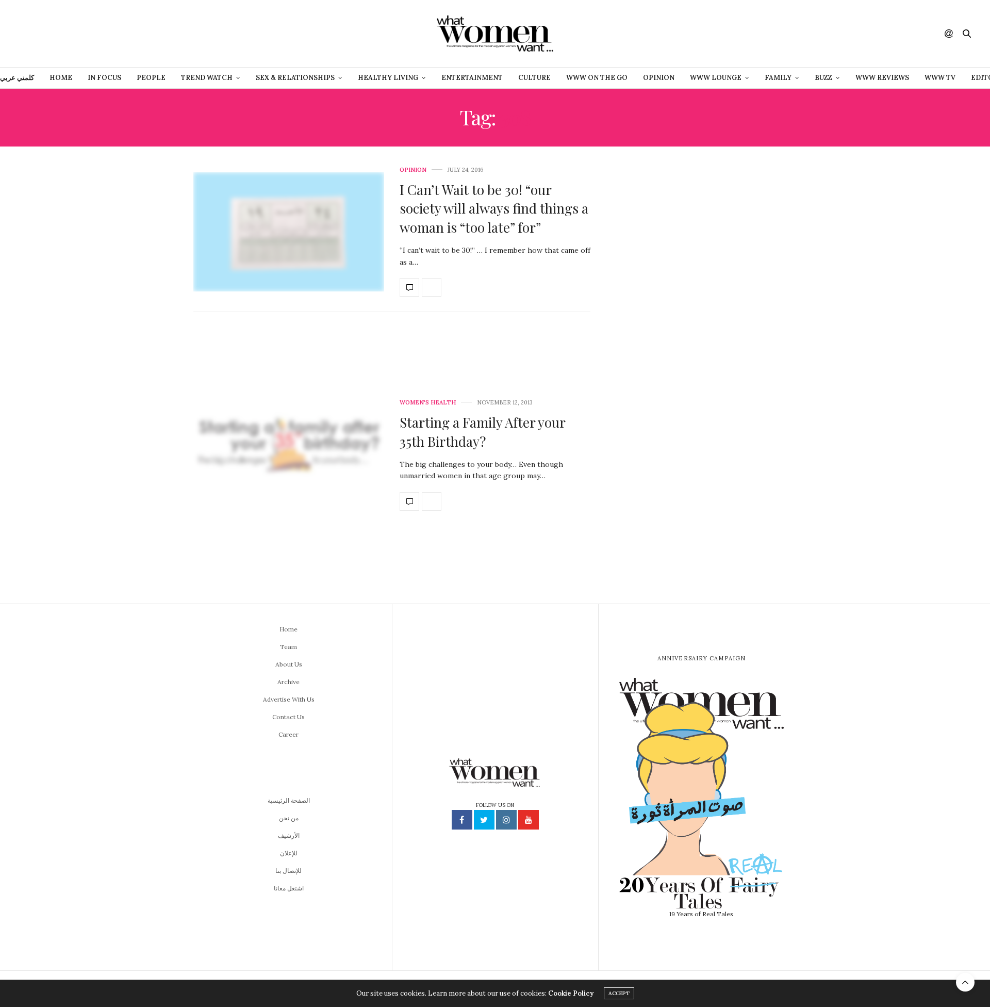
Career (288, 734)
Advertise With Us (289, 699)
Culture (534, 77)
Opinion (658, 77)
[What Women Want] (495, 33)
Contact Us (288, 717)
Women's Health (428, 402)
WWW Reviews (882, 77)
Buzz (823, 77)
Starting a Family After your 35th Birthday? (482, 431)
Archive (288, 682)
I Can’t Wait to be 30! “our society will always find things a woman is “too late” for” (494, 208)
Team (288, 647)
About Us (288, 664)
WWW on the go (597, 77)
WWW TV (940, 77)
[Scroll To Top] (965, 982)
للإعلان (289, 853)
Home (61, 77)
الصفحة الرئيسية (289, 800)
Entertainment (472, 77)
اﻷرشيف (289, 835)
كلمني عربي (17, 77)
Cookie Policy (570, 993)
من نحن (289, 818)
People (151, 77)
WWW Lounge (715, 77)
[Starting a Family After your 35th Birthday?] (288, 455)
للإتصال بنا (288, 870)
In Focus (104, 77)
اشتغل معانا (289, 888)
